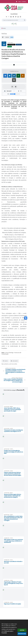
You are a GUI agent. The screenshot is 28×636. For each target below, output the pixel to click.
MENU (4, 28)
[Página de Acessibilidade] (20, 17)
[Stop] (15, 86)
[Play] (12, 86)
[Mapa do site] (18, 17)
